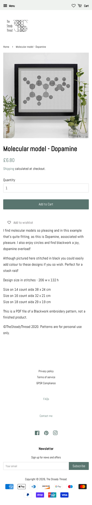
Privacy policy (46, 371)
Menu (11, 6)
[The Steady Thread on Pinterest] (46, 434)
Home (6, 47)
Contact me (46, 416)
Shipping (8, 168)
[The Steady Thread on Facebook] (37, 434)
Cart (86, 6)
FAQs (46, 399)
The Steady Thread (56, 479)
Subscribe (79, 466)
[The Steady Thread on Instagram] (55, 434)
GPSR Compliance (46, 383)
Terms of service (46, 377)
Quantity (9, 180)
